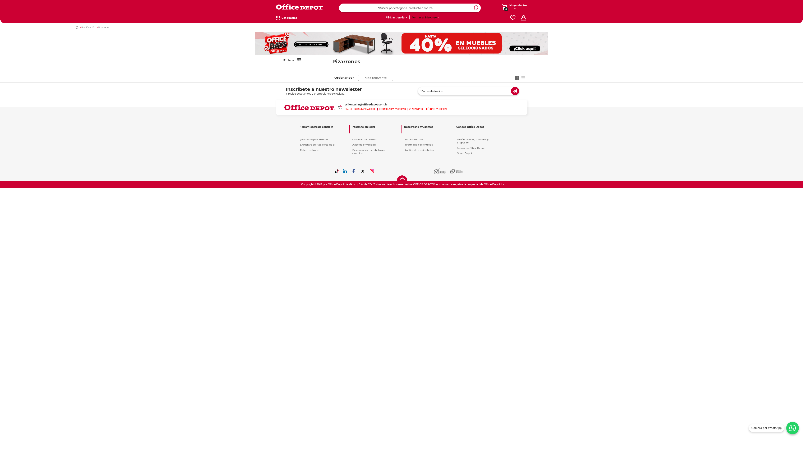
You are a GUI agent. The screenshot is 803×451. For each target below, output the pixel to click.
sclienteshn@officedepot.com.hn (366, 104)
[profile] (523, 17)
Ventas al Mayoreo (424, 17)
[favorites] (512, 17)
